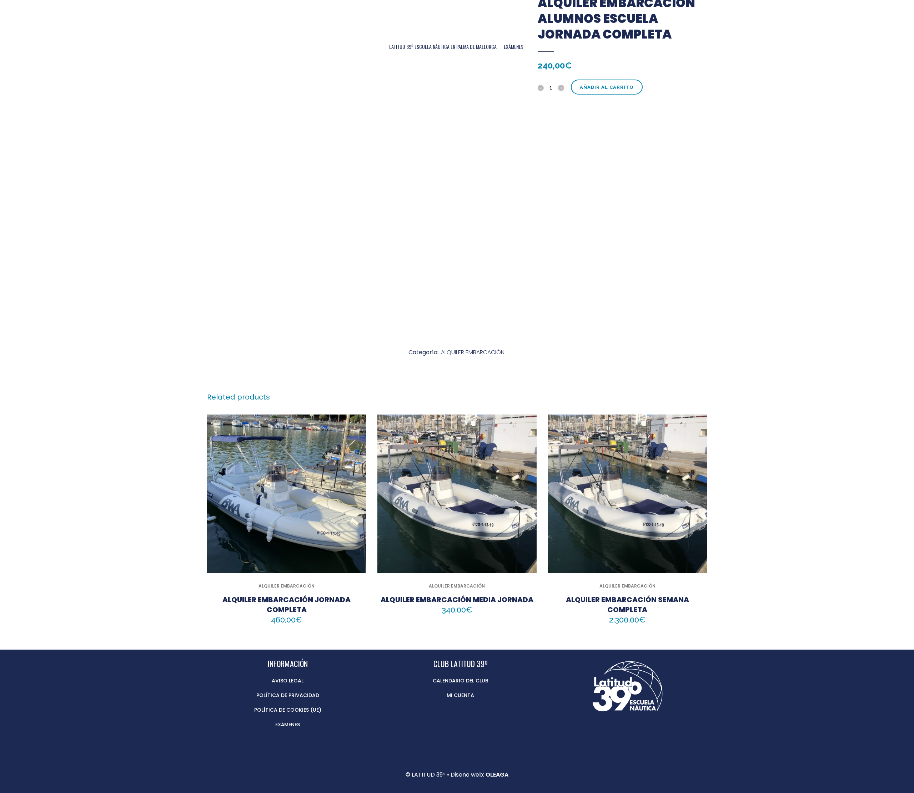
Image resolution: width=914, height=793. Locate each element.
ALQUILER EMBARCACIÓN (472, 352)
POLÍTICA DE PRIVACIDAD (287, 695)
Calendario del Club (460, 680)
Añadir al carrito (607, 87)
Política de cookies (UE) (287, 709)
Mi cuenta (460, 695)
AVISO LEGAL (287, 680)
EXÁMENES (287, 724)
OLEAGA (497, 775)
